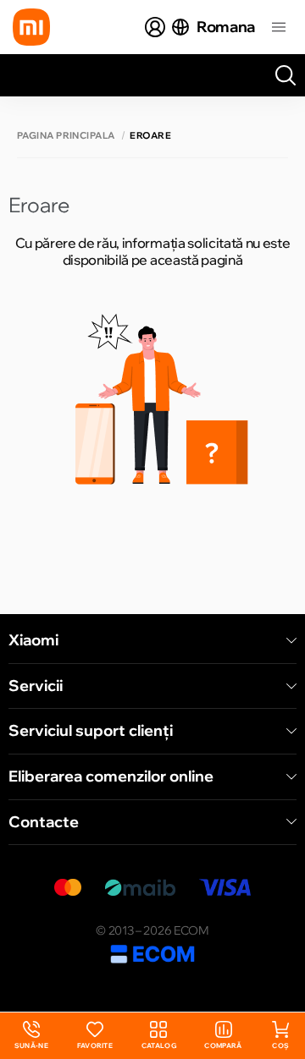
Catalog (158, 1045)
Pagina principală (65, 135)
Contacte (43, 822)
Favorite (95, 1045)
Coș (280, 1045)
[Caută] (285, 75)
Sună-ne (31, 1035)
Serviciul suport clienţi (90, 731)
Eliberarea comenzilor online (111, 776)
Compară (222, 1045)
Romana (226, 26)
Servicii (35, 686)
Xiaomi (33, 640)
